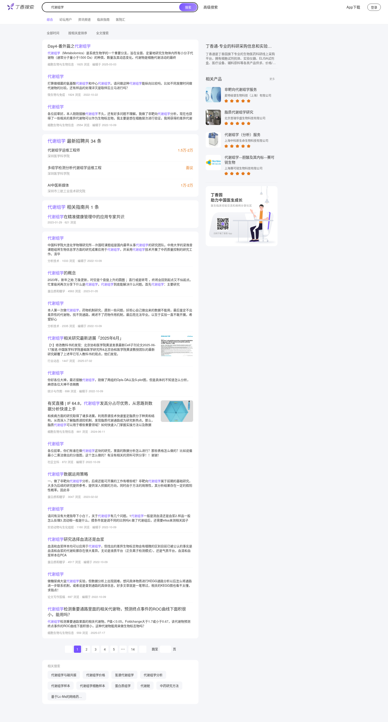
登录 (374, 7)
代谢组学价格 (95, 675)
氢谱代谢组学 (124, 675)
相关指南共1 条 (73, 207)
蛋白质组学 (123, 685)
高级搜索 (210, 7)
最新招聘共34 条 (74, 141)
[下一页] (142, 649)
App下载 (353, 7)
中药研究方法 (169, 685)
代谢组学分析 (153, 675)
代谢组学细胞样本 (92, 685)
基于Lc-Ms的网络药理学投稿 (66, 697)
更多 (272, 79)
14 (133, 649)
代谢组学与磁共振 (63, 675)
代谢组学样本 (60, 685)
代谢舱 (145, 685)
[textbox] (111, 7)
